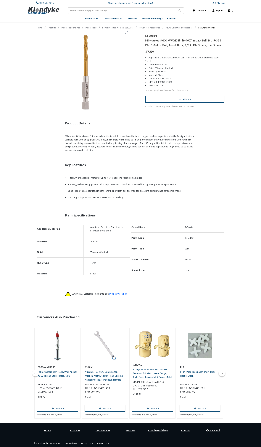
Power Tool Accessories (149, 27)
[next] (222, 373)
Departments (103, 430)
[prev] (35, 373)
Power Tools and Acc (70, 27)
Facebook (214, 430)
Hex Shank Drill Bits (206, 27)
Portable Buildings (158, 430)
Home (39, 27)
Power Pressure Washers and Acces (117, 27)
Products (52, 27)
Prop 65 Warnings (118, 293)
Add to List (187, 99)
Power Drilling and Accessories (179, 27)
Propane (130, 430)
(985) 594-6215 (46, 3)
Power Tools (91, 27)
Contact (185, 430)
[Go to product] (57, 345)
